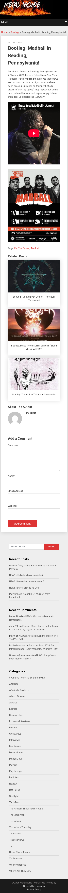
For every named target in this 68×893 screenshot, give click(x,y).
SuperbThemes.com (34, 886)
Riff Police (14, 790)
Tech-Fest (14, 802)
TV (10, 846)
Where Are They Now (20, 871)
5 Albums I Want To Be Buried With (27, 677)
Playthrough (15, 771)
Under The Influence (19, 852)
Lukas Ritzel (15, 616)
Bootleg (15, 32)
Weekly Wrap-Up (17, 864)
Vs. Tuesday (15, 858)
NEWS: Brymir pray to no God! (24, 587)
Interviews (14, 740)
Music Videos (16, 752)
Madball (35, 248)
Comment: (13, 445)
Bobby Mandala (17, 645)
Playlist (13, 765)
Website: (12, 506)
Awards (13, 702)
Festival (13, 727)
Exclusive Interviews (19, 721)
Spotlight (14, 796)
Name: (11, 476)
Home (4, 32)
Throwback (15, 821)
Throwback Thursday (20, 827)
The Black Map (17, 815)
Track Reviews (16, 840)
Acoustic (13, 684)
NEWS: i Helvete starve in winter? (26, 575)
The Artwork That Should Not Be (26, 808)
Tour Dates (15, 833)
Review (13, 783)
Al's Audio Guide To (19, 690)
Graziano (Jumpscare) (21, 655)
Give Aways (15, 733)
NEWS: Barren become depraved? (26, 581)
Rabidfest (14, 777)
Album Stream (17, 696)
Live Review (15, 746)
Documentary (16, 715)
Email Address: (15, 491)
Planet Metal (15, 758)
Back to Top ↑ (34, 889)
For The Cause (21, 248)
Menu (4, 22)
